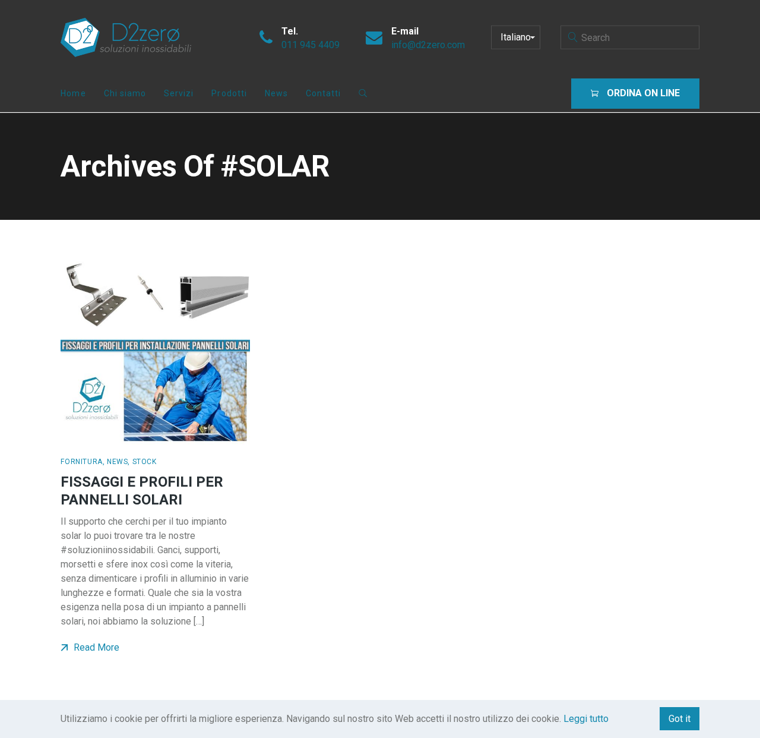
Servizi (179, 93)
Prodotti (228, 93)
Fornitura (81, 462)
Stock (144, 462)
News (276, 93)
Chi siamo (125, 93)
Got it (680, 718)
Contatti (323, 93)
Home (73, 93)
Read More (95, 647)
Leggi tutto (586, 718)
